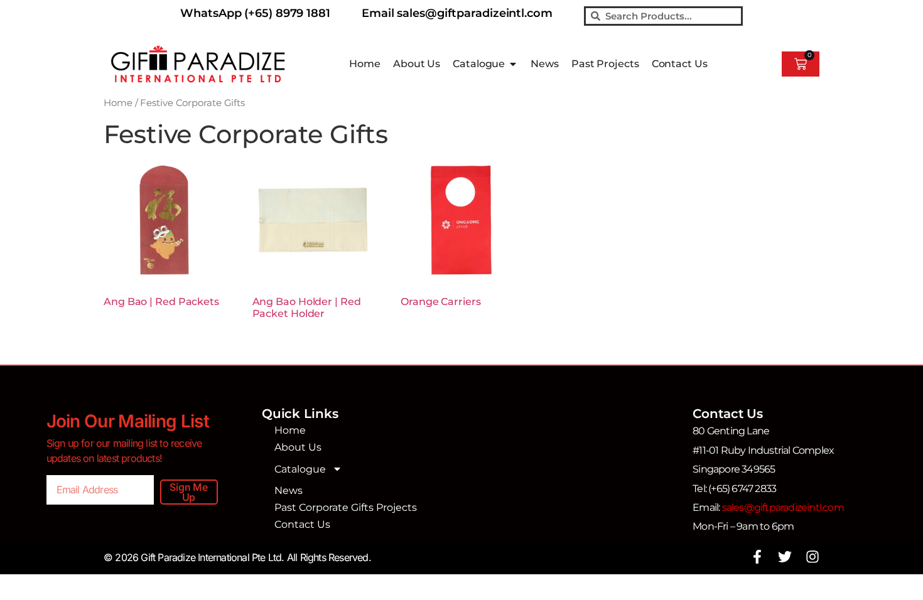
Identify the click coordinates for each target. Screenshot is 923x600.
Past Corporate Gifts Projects (345, 507)
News (288, 490)
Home (118, 103)
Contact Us (302, 524)
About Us (297, 447)
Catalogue (300, 469)
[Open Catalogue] (513, 64)
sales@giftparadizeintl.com (783, 507)
